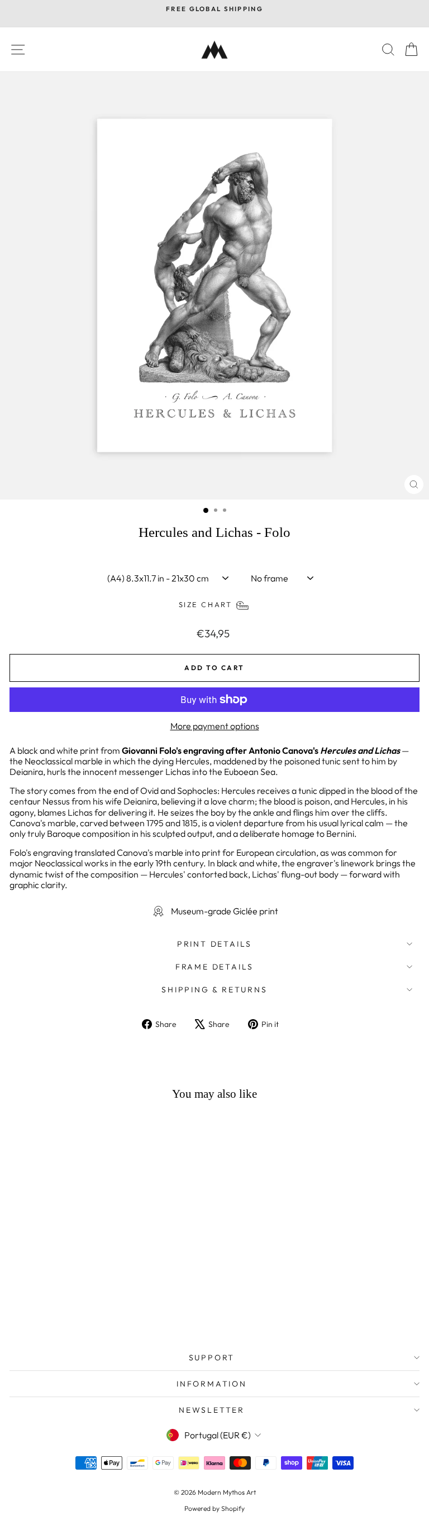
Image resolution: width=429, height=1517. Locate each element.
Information (212, 1384)
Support (212, 1358)
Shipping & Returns (214, 990)
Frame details (214, 967)
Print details (214, 944)
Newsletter (212, 1410)
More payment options (214, 726)
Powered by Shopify (214, 1508)
